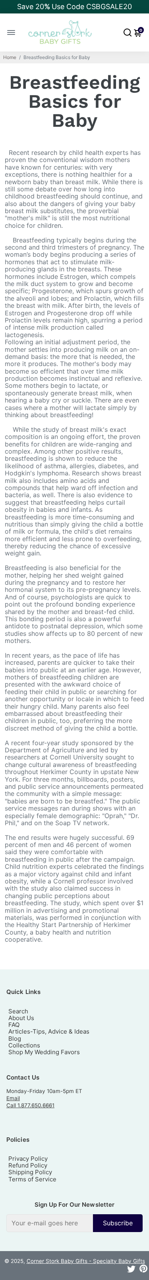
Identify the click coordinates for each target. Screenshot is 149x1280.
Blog (14, 1038)
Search (18, 1011)
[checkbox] (74, 1223)
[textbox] (49, 1223)
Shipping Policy (30, 1172)
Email (13, 1098)
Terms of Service (32, 1179)
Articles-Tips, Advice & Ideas (48, 1031)
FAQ (13, 1024)
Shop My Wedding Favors (44, 1052)
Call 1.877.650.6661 (30, 1105)
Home (9, 57)
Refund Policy (27, 1165)
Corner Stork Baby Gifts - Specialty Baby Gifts (86, 1261)
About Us (21, 1018)
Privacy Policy (28, 1158)
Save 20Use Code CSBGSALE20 (74, 6)
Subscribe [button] (118, 1223)
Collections (24, 1045)
